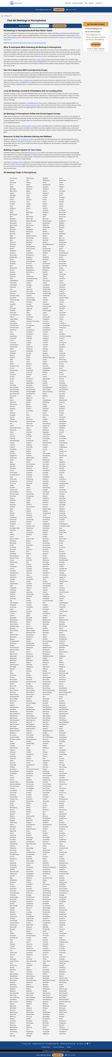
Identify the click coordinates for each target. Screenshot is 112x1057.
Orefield (28, 752)
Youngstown (30, 1031)
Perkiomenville (14, 771)
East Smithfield (14, 391)
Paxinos (61, 763)
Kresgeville (46, 564)
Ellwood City (13, 404)
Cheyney (61, 300)
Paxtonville (13, 765)
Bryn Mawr (46, 266)
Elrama (45, 404)
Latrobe (45, 581)
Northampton (63, 737)
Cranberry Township (65, 336)
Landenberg (62, 575)
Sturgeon (12, 918)
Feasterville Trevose (15, 428)
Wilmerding (46, 1014)
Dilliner (12, 364)
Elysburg (28, 406)
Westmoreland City (64, 1002)
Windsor (12, 1019)
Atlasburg (12, 208)
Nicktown (29, 733)
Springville (46, 903)
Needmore (62, 703)
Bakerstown (62, 212)
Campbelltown (14, 281)
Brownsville (62, 263)
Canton (61, 281)
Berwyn (61, 231)
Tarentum (62, 929)
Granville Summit (15, 475)
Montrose (62, 682)
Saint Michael (14, 844)
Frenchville (29, 447)
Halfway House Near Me (67, 1044)
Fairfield (45, 419)
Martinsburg (30, 635)
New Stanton (63, 724)
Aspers (61, 204)
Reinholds (13, 812)
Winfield (28, 1019)
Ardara (12, 199)
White (28, 1006)
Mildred (28, 662)
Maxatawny (62, 637)
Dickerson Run (63, 362)
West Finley (13, 995)
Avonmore (62, 210)
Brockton (62, 259)
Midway (45, 658)
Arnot (28, 202)
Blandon (45, 242)
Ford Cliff (28, 436)
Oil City (28, 746)
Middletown (13, 658)
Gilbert (12, 460)
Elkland (28, 402)
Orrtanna (12, 754)
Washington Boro (31, 980)
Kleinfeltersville (63, 560)
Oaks (60, 743)
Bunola (12, 270)
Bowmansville (47, 249)
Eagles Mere (29, 383)
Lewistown (13, 598)
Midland (28, 658)
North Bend (46, 735)
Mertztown (29, 654)
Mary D (45, 635)
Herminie (45, 504)
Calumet (61, 276)
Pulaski (45, 799)
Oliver (61, 748)
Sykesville (45, 927)
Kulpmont (62, 564)
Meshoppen (46, 654)
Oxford (45, 756)
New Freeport (47, 716)
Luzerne (12, 615)
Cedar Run (29, 289)
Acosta (12, 180)
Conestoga (46, 323)
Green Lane (13, 479)
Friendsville (13, 449)
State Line (62, 908)
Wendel (45, 991)
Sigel (11, 878)
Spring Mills (62, 899)
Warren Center (14, 978)
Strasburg (46, 914)
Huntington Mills (15, 528)
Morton (61, 686)
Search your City (24, 26)
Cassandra (13, 287)
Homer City (62, 515)
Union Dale (62, 957)
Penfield (12, 767)
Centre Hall (29, 291)
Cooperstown (47, 330)
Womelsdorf (46, 1019)
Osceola (45, 754)
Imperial (45, 532)
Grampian (62, 470)
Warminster (46, 976)
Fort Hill (28, 438)
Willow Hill (13, 1014)
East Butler (29, 385)
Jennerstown (46, 543)
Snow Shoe (13, 888)
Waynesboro (13, 987)
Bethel (28, 234)
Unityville (61, 959)
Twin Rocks (62, 952)
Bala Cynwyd (13, 214)
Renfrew (28, 812)
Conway (28, 327)
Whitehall (29, 1008)
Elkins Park (13, 402)
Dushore (61, 381)
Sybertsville (13, 927)
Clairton (45, 302)
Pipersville (62, 775)
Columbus (46, 321)
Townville (45, 944)
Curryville (62, 345)
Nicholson (13, 733)
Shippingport (30, 874)
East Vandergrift (14, 394)
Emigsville (62, 406)
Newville (61, 731)
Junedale (12, 551)
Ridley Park (29, 820)
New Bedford (63, 707)
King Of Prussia (14, 558)
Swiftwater (62, 925)
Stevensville (46, 910)
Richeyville (62, 816)
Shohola (12, 876)
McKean (12, 645)
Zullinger (28, 1036)
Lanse (44, 579)
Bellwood (12, 227)
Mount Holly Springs (49, 690)
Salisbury (12, 846)
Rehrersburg (63, 810)
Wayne (61, 984)
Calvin (11, 278)
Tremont (45, 946)
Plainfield (29, 780)
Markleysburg (63, 630)
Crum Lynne (62, 342)
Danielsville (29, 351)
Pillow (11, 775)
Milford (61, 662)
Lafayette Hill (63, 568)
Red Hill (61, 807)
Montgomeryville (31, 682)
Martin (61, 632)
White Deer (46, 1006)
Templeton (29, 933)
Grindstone (62, 481)
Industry (45, 534)
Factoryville (62, 417)
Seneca (12, 861)
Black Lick (62, 238)
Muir (44, 696)
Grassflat (45, 475)
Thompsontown (31, 935)
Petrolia (61, 771)
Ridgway (12, 820)
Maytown (29, 639)
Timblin (45, 938)
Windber (61, 1016)
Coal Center (62, 313)
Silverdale (29, 878)
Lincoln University (48, 600)
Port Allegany (30, 788)
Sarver (44, 848)
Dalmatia (45, 349)
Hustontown (30, 528)
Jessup (61, 545)
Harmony (29, 492)
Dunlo (11, 381)
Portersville (13, 792)
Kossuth (28, 564)
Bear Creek (29, 219)
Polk (60, 786)
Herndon (12, 507)
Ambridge (13, 195)
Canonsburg (46, 281)
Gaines (61, 449)
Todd (11, 942)
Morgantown (46, 684)
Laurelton (29, 583)
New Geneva (13, 718)
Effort (11, 398)
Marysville (62, 635)
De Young (62, 355)
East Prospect (47, 389)
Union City (46, 957)
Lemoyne (12, 594)
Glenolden (13, 468)
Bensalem (12, 229)
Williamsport (30, 1012)
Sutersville (62, 923)
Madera (45, 618)
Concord (28, 323)
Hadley (12, 485)
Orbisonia (13, 752)
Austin (61, 208)
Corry (60, 332)
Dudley (45, 377)
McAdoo (45, 639)
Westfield (29, 1002)
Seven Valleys (30, 861)
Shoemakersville (64, 874)
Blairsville (45, 240)
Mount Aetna (46, 688)
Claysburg (29, 308)
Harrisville (46, 494)
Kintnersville (62, 558)
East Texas (62, 391)
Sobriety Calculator (77, 3)
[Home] (2, 16)
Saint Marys (62, 842)
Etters (28, 415)
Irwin (27, 536)
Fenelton (45, 428)
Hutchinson (46, 528)
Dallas (11, 349)
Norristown (13, 735)
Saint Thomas (47, 844)
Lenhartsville (30, 594)
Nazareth (45, 703)
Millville (45, 671)
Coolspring (13, 330)
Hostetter (45, 522)
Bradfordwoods (63, 253)
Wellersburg (46, 989)
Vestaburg (62, 967)
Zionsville (12, 1036)
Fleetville (28, 430)
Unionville (29, 959)
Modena (28, 675)
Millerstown (46, 667)
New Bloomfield (63, 709)
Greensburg (13, 481)
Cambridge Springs (31, 278)
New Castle (46, 711)
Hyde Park (13, 530)
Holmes (12, 515)
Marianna (12, 628)
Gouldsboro (46, 470)
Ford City (12, 436)
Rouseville (62, 833)
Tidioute (28, 938)
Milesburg (46, 662)
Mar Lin (28, 626)
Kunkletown (13, 566)
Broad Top (29, 259)
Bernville (12, 231)
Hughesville (46, 524)
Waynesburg (30, 987)
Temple (12, 933)
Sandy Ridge (29, 848)
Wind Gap (29, 1016)
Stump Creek (63, 916)
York (27, 1029)
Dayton (28, 355)
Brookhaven (62, 261)
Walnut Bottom (14, 974)
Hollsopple (62, 513)
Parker (12, 760)
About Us (91, 3)
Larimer (28, 581)
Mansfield (62, 624)
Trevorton (13, 948)
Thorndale (46, 935)
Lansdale (12, 579)
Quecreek (62, 801)
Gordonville (29, 470)
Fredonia (12, 445)
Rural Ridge (29, 837)
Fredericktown (63, 443)
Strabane (29, 914)
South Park (29, 893)
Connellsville (46, 325)
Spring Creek (63, 897)
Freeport (12, 447)
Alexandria (29, 187)
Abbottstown (30, 178)
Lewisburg (62, 596)
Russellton (13, 839)
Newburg (45, 726)
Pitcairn (12, 778)
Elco (44, 398)
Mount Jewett (63, 690)
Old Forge (62, 746)
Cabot (28, 274)
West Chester (30, 993)
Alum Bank (62, 191)
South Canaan (63, 888)
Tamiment (29, 929)
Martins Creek (14, 635)
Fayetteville (62, 426)
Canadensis (29, 281)
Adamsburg (46, 180)
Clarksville (13, 308)
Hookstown (13, 519)
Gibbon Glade (30, 458)
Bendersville (46, 227)
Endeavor (62, 408)
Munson (28, 699)
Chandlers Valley (14, 295)
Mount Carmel (14, 690)
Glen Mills (12, 466)
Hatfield (28, 498)
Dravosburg (62, 370)
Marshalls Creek (31, 632)
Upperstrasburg (64, 961)
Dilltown (45, 364)
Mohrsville (62, 675)
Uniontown (13, 959)
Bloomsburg (62, 242)
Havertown (62, 498)
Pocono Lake (30, 784)
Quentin (28, 803)
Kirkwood (29, 560)
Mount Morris (30, 692)
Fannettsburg (47, 423)
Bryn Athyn (29, 266)
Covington (62, 334)
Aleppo (12, 187)
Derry (11, 362)
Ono (44, 750)
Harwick (45, 496)
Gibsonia (45, 458)
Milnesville (62, 671)
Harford (28, 490)
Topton (28, 942)
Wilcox (44, 1010)
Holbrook (29, 513)
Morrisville (46, 686)
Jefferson (61, 541)
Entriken (45, 411)
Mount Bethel (63, 688)
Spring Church (30, 897)
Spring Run (13, 901)
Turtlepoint (29, 952)
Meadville (62, 647)
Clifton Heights (47, 310)
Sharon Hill (46, 865)
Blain (11, 240)
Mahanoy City (47, 620)
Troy (11, 950)
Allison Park (13, 191)
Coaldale (28, 315)
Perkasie (61, 769)
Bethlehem (62, 234)
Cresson (28, 340)
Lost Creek (46, 609)
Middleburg (29, 656)
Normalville (62, 733)
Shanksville (13, 865)
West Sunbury (14, 1002)
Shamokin (46, 863)
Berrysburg (29, 231)
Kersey (45, 556)
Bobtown (12, 246)
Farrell (11, 426)
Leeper (28, 590)
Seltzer (45, 859)
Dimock (61, 364)
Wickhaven (62, 1008)
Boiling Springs (30, 246)
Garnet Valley (46, 453)
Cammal (45, 278)
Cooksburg (62, 327)
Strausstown (13, 916)
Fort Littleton (46, 438)
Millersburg (29, 667)
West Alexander (14, 993)
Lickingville (46, 598)
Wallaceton (46, 972)
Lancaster (45, 575)
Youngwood (62, 1031)
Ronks (61, 831)
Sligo (44, 882)
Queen (12, 803)
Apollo (28, 197)
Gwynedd (45, 483)
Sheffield (12, 869)
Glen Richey (29, 466)
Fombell (28, 434)
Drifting (45, 372)
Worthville (46, 1023)
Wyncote (61, 1025)
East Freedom (63, 385)
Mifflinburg (13, 660)
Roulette (45, 833)
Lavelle (61, 583)
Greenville (46, 481)
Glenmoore (62, 466)
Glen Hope (46, 464)
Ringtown (45, 822)
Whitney (45, 1008)
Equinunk (12, 413)
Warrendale (29, 978)
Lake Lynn (29, 573)
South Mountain (14, 893)
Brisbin (61, 257)
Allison (61, 189)
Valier (44, 963)
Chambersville (47, 293)
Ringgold (28, 822)
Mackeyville (13, 618)
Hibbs (11, 509)
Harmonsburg (14, 492)
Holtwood (29, 515)
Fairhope (61, 419)
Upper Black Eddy (31, 961)
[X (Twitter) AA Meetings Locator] (90, 1043)
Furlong (45, 449)
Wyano (28, 1025)
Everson (12, 417)
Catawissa (62, 287)
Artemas (61, 202)
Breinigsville (13, 257)
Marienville (29, 628)
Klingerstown (14, 562)
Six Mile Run (13, 880)
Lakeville (61, 573)
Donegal (61, 366)
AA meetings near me (17, 162)
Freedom (45, 445)
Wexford (61, 1004)
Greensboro (62, 479)
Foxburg (45, 440)
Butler (61, 272)
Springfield (62, 901)
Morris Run (13, 686)
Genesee (28, 455)
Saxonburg (13, 850)
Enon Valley (29, 411)
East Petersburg (14, 389)
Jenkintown (13, 543)
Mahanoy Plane (63, 620)
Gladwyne (62, 462)
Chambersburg (30, 293)
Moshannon (29, 688)
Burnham (62, 270)
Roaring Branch (30, 824)
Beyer (11, 236)
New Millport (63, 720)
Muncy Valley (13, 699)
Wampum (62, 974)
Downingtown (14, 370)
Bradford (45, 253)
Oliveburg (45, 748)
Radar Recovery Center (33, 105)
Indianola (29, 534)
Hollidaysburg (47, 513)
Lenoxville (45, 594)
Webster (61, 987)
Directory (68, 3)
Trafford (61, 944)
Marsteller (46, 632)
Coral (11, 332)
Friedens (45, 447)
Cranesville (13, 338)
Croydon (28, 342)
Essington (13, 415)
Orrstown (62, 752)
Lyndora (45, 615)
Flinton (12, 432)
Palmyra (28, 758)
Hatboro (12, 498)
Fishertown (13, 430)
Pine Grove (29, 775)
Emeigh (45, 406)
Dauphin (45, 353)
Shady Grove (30, 863)
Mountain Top (63, 694)
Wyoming (29, 1027)
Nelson (28, 705)
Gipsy (11, 462)
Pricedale (29, 797)
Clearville (12, 310)
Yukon (11, 1034)
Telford (61, 931)
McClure (28, 641)
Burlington (46, 270)
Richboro (45, 816)
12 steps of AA (40, 59)
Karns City (46, 551)
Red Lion (12, 810)
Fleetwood (46, 430)
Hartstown (13, 496)
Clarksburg (62, 306)
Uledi (60, 955)
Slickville (28, 882)
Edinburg (62, 396)
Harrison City (63, 492)
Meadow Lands (47, 647)
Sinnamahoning (47, 878)
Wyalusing (13, 1025)
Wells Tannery (63, 989)
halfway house (28, 80)
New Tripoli (13, 726)
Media (28, 650)
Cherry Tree (62, 295)
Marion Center (14, 630)
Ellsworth (62, 402)
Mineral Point (47, 673)
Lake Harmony (14, 573)
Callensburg (29, 276)
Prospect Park (14, 799)
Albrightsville (46, 185)
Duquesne (29, 381)
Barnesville (62, 214)
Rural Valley (46, 837)
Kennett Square (14, 556)
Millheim (28, 669)
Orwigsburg (29, 754)
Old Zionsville (14, 748)
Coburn (12, 317)
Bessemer (13, 234)
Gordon (12, 470)
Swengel (45, 925)
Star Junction (46, 906)
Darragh (28, 353)
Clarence (61, 302)
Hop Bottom (46, 519)
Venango (61, 965)
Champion (62, 293)
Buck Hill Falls (63, 266)
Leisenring (29, 592)
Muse (60, 699)
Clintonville (13, 313)
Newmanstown (30, 728)
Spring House (47, 899)
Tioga (60, 938)
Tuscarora (46, 952)
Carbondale (13, 283)
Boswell (61, 246)
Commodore (13, 323)
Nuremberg (46, 741)
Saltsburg (62, 846)
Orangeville (62, 750)
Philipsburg (29, 773)
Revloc (28, 814)
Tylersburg (29, 955)
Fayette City (46, 426)
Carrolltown (46, 285)
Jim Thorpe (13, 547)
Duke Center (62, 377)
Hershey (45, 507)
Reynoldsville (63, 814)
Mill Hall (45, 664)
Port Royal (29, 790)
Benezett (61, 227)
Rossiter (28, 833)
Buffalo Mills (46, 268)
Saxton (28, 850)
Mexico (61, 654)
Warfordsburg (30, 976)
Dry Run (61, 374)
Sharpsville (62, 865)
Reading (61, 805)
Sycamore (29, 927)
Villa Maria (13, 970)
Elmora (28, 404)
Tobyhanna (62, 940)
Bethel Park (46, 234)
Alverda (12, 193)
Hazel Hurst (62, 500)
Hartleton (62, 494)
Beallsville (12, 219)
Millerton (12, 669)
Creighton (46, 338)
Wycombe (45, 1025)
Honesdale (29, 517)
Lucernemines (63, 611)
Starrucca (29, 908)
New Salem (46, 724)
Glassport (12, 464)
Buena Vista (29, 268)
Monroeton (62, 677)
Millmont (45, 669)
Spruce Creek (14, 906)
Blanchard (13, 242)
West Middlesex (30, 997)
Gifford (61, 458)
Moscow (12, 688)
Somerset (29, 888)
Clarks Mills (29, 306)
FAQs (68, 1047)
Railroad (61, 803)
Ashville (45, 204)
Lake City (45, 571)
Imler (11, 532)
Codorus (61, 317)
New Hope (62, 718)
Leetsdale (62, 590)
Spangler (28, 895)
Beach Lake (62, 217)
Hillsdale (45, 511)
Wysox (44, 1027)
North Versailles (14, 737)
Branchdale (13, 255)
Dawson (12, 355)
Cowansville (13, 336)
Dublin (28, 377)
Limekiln (28, 600)
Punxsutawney (63, 799)
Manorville (46, 624)
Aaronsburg (13, 178)
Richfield (12, 818)
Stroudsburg (46, 916)
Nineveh (45, 733)
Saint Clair (46, 842)
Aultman (45, 208)
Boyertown (13, 251)
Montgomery (13, 682)
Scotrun (12, 856)
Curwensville (13, 347)
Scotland (61, 854)
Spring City (46, 897)
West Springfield (64, 999)
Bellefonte (46, 225)
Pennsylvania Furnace (32, 769)
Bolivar (45, 246)
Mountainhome (14, 696)
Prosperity (29, 799)
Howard (28, 524)
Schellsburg (46, 852)
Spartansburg (47, 895)
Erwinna (61, 413)
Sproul (61, 903)
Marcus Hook (63, 626)
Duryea (45, 381)
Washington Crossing (49, 980)
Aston (11, 206)
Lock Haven (62, 605)
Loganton (45, 607)
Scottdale (29, 856)
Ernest (44, 413)
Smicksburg (46, 884)
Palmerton (13, 758)
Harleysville (62, 490)
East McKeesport (47, 387)
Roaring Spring (47, 824)
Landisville (29, 577)
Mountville (29, 696)
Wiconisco (13, 1010)
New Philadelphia (64, 722)
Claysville (45, 308)
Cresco (12, 340)
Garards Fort (63, 451)
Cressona (45, 340)
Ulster (11, 957)
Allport (28, 191)
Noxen (12, 741)
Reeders (28, 810)
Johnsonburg (46, 547)
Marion (61, 628)
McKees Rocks (30, 645)
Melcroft (61, 650)
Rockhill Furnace (31, 829)
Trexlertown (29, 948)
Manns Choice (14, 624)
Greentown (29, 481)
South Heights (47, 891)
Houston (61, 522)
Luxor (60, 613)
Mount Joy (13, 692)
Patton (28, 763)
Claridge (28, 304)
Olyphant (12, 750)
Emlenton (12, 408)
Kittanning (46, 560)
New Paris (29, 722)
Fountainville (30, 440)
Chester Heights (63, 298)
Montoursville (47, 682)
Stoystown (13, 914)
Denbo (28, 359)
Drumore (29, 374)
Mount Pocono (14, 694)
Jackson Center (14, 539)
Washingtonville (63, 980)
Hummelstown (63, 524)
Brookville (13, 263)
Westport (45, 1004)
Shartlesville (13, 867)
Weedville (12, 989)
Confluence (62, 323)
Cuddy (28, 345)
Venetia (12, 967)
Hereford (29, 504)
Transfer (12, 946)
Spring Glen (13, 899)
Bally (27, 214)
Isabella (45, 536)
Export (28, 417)
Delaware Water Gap (49, 357)
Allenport (62, 187)
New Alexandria (47, 707)
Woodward (62, 1021)
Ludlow (28, 613)
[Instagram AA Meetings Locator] (85, 1043)
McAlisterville (63, 639)
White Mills (13, 1008)
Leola (60, 594)
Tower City (29, 944)
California (12, 276)
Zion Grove (62, 1034)
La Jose (12, 568)
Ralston (12, 805)
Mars (11, 632)
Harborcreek (13, 490)
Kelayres (28, 554)
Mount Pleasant (47, 692)
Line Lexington (14, 603)
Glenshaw (29, 468)
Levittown (12, 596)
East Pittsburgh (30, 389)
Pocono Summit (14, 786)
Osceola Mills (63, 754)
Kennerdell (62, 554)
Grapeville (29, 475)
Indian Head (62, 532)
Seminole (62, 859)
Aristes (45, 199)
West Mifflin (62, 997)
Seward (45, 861)
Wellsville (29, 991)
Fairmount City (30, 421)
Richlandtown (47, 818)
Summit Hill (62, 920)
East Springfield (30, 391)
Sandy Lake (13, 848)
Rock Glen (13, 829)
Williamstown (47, 1012)
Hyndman (45, 530)
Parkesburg (46, 760)
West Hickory (46, 995)
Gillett (61, 460)
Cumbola (45, 345)
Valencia (28, 963)
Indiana (12, 534)
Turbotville (62, 950)
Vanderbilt (29, 965)
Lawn (11, 586)
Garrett (61, 453)
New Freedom (30, 716)
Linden (61, 600)
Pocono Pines (63, 784)
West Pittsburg (47, 999)
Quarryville (46, 801)
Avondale (45, 210)
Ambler (61, 193)
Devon (28, 362)
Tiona (11, 940)
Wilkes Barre (62, 1010)
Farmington (62, 423)
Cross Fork (13, 342)
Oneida (28, 750)
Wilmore (61, 1014)
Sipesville (61, 878)
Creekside (29, 338)
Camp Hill (62, 278)
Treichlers (29, 946)
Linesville (28, 603)
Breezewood (62, 255)
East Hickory (29, 387)
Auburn (28, 208)
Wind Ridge (46, 1016)
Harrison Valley (14, 494)
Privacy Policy (46, 1047)
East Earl (45, 385)
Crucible (45, 342)
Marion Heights (30, 630)
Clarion (61, 304)
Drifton (61, 372)
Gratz (60, 475)
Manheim (62, 622)
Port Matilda (13, 790)
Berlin (61, 229)
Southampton (63, 893)
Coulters (45, 334)
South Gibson (30, 891)
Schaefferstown (30, 852)
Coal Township (14, 315)
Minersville (13, 675)
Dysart (12, 383)
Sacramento (46, 839)
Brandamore (30, 255)
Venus (28, 967)
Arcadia (45, 197)
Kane (27, 551)
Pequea (45, 769)
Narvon (12, 703)
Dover (61, 368)
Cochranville (46, 317)
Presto (61, 795)
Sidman (61, 876)
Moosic (12, 684)
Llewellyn (45, 605)
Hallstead (45, 485)
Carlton (61, 283)
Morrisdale (29, 686)
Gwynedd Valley (63, 483)
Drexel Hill (29, 372)
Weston (12, 1004)
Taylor (44, 931)
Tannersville (46, 929)
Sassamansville (63, 848)
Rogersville (13, 831)
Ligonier (61, 598)
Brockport (46, 259)
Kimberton (62, 556)
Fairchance (29, 419)
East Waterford (30, 394)
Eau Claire (62, 394)
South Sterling (47, 893)
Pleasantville (29, 782)
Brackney (62, 251)
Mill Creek (29, 664)
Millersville (62, 667)
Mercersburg (46, 652)
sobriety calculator (31, 126)
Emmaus (28, 408)
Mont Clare (46, 679)
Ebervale (28, 396)
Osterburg (13, 756)
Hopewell (62, 519)
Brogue (45, 261)
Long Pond (62, 607)
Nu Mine (28, 741)
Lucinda (12, 613)
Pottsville (29, 795)
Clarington (46, 304)
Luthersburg (46, 613)
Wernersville (62, 991)
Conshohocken (14, 327)
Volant (12, 972)
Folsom (12, 434)
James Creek (62, 539)
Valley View (62, 963)
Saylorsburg (46, 850)
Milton (28, 673)
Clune (28, 313)
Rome (28, 831)
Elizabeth (29, 400)
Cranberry (46, 336)
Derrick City (62, 359)
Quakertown (30, 801)
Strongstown (30, 916)
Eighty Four (29, 398)
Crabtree (28, 336)
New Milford (46, 720)
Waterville (45, 982)
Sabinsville (29, 839)
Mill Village (13, 667)
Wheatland (13, 1006)
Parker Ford (29, 760)
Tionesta (28, 940)
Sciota (44, 854)
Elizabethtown (47, 400)
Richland (28, 818)
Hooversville (29, 519)
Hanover (61, 487)
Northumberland (31, 739)
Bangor (45, 214)
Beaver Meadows (31, 221)
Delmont (61, 357)
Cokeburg (29, 319)
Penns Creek (62, 767)
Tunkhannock (47, 950)
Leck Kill (45, 588)
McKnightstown (63, 645)
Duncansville (46, 379)
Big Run (45, 236)
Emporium (46, 408)
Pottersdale (46, 792)
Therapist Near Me (38, 1044)
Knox (27, 562)
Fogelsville (46, 432)
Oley (27, 748)
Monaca (12, 677)
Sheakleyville (63, 867)
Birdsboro (46, 238)
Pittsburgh (46, 778)
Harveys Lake (30, 496)
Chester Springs (14, 300)
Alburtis (61, 185)
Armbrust (12, 202)
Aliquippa (45, 187)
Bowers (12, 249)
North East (62, 735)
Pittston (12, 780)
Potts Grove (62, 792)
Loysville (45, 611)
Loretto (28, 609)
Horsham (29, 522)
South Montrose (64, 891)
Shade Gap (13, 863)
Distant (28, 366)
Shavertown (29, 867)
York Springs (13, 1031)
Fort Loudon (62, 438)
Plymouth (62, 782)
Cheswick (45, 300)
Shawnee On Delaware (49, 867)
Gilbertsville (46, 460)
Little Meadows (63, 603)
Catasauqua (46, 287)
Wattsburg (13, 984)
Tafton (61, 927)
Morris (61, 684)
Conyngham (46, 327)
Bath (44, 217)
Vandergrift (46, 965)
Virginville (62, 970)
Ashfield (12, 204)
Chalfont (61, 291)
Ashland (28, 204)
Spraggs (61, 895)
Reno (44, 812)
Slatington (13, 882)
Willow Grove (63, 1012)
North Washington (48, 737)
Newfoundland (14, 728)
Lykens (28, 615)
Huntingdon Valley (64, 526)
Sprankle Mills (14, 897)
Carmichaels (13, 285)
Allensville (12, 189)
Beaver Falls (13, 221)
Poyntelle (45, 795)
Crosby (61, 340)
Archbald (61, 197)
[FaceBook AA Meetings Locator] (87, 1043)
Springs (12, 903)
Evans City (46, 415)
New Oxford (13, 722)
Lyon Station (62, 615)
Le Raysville (13, 588)
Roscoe (12, 833)
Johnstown (62, 547)
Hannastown (46, 487)
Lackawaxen (46, 568)
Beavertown (13, 223)
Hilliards (28, 511)
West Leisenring (14, 997)
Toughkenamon (63, 942)
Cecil (11, 289)
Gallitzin (28, 451)
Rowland (28, 835)
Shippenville (13, 874)
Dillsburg (29, 364)
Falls (11, 423)
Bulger (61, 268)
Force (60, 434)
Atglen (28, 206)
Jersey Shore (46, 545)
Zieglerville (46, 1034)
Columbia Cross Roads (32, 321)
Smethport (29, 884)
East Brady (13, 385)
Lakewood (13, 575)
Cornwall (45, 332)
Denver (45, 359)
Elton (60, 404)
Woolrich (12, 1023)
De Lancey (46, 355)
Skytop (45, 880)
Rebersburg (13, 807)
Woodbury (13, 1021)
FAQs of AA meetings (22, 139)
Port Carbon (46, 788)
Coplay (61, 330)
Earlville (45, 383)
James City (46, 539)
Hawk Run (13, 500)
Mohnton (45, 675)
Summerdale (13, 920)
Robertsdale (62, 824)
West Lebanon (63, 995)
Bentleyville (29, 229)
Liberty (28, 598)
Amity (28, 195)
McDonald (62, 641)
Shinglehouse (47, 871)
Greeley (61, 477)
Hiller (11, 511)
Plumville (45, 782)
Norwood (45, 739)
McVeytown (29, 647)
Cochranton (29, 317)
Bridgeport (29, 257)
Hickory (28, 509)
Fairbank (12, 419)
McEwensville (30, 643)
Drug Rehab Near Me (52, 1044)
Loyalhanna (13, 611)
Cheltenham (46, 295)
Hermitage (62, 504)
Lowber (61, 609)
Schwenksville (30, 854)
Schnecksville (63, 852)
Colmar (61, 319)
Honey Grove (63, 517)
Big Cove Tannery (31, 236)
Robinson (29, 827)
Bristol (12, 259)
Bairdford (45, 212)
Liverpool (29, 605)
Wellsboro (13, 991)
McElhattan (13, 643)
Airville (61, 182)
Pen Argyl (62, 765)
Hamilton (12, 487)
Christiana (29, 302)
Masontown (13, 637)
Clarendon (13, 304)
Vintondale (46, 970)
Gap (44, 451)
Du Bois (12, 377)
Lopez (11, 609)
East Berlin (62, 383)
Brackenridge (47, 251)
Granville (61, 472)
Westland (45, 1002)
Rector (45, 807)
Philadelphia (13, 773)
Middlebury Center (48, 656)
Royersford (62, 835)
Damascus (13, 351)
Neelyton (12, 705)
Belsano (28, 227)
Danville (45, 351)
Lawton (61, 586)
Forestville (62, 436)
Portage (61, 790)
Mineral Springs (63, 673)
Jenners (28, 543)
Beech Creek (13, 225)
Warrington (46, 978)
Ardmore (28, 199)
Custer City (29, 347)
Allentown (29, 189)
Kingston (45, 558)
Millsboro (29, 671)
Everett (61, 415)
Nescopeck (62, 705)
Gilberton (29, 460)
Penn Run (45, 767)
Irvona (12, 536)
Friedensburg (63, 447)
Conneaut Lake (14, 325)
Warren (61, 976)
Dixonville (45, 366)
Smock (45, 886)
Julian (60, 549)
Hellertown (62, 502)
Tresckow (62, 946)
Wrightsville (62, 1023)
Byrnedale (13, 274)
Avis (27, 210)
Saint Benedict (30, 842)
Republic (12, 814)
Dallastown (29, 349)
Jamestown (13, 541)
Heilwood (45, 502)
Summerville (46, 920)
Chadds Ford (46, 291)
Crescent (61, 338)
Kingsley (28, 558)
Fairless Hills (13, 421)
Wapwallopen (14, 976)
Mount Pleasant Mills (65, 692)
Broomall (29, 263)
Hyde (60, 528)
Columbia (12, 321)
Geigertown (13, 455)
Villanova (28, 970)
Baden (11, 212)
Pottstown (13, 795)
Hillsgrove (62, 511)
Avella (11, 210)
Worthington (30, 1023)
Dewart (45, 362)
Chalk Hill (12, 293)
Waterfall (12, 982)
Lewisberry (46, 596)
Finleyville (62, 428)
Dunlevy (61, 379)
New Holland (46, 718)
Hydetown (29, 530)
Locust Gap (13, 607)
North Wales (29, 737)
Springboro (29, 901)
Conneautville (30, 325)
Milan (60, 660)
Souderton (46, 888)
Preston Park (13, 797)
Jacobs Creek (30, 539)
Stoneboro (62, 912)
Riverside (61, 822)
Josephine (45, 549)
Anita (60, 195)
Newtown (29, 731)
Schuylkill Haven (14, 854)
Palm (60, 756)
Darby (61, 351)
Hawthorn (46, 500)
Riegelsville (46, 820)
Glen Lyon (62, 464)
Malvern (28, 622)
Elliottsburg (46, 402)
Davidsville (62, 353)
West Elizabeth (63, 993)
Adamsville (13, 182)
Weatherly (46, 987)
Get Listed (80, 1044)
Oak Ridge (62, 741)
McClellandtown (14, 641)
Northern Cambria (15, 739)
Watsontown (63, 982)
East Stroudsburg (48, 391)
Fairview (45, 421)
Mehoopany (46, 650)
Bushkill (45, 272)
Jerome (12, 545)
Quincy (45, 803)
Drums (45, 374)
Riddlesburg (62, 818)
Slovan (12, 884)
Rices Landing (30, 816)
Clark (11, 306)
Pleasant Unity (14, 782)
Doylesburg (29, 370)
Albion (28, 185)
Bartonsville (29, 217)
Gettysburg (13, 458)
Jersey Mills (29, 545)
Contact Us (99, 3)
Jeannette (45, 541)
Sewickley (62, 861)
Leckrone (62, 588)
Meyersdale (13, 656)
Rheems (12, 816)
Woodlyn (45, 1021)
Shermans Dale (14, 871)
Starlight (12, 908)
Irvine (60, 534)
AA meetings (61, 37)
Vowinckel (29, 972)
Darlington (13, 353)
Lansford (61, 579)
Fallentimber (62, 421)
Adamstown (62, 180)
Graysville (29, 477)
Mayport (12, 639)
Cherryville (13, 298)
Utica (11, 963)
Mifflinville (46, 660)
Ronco (44, 831)
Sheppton (62, 869)
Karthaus (61, 551)
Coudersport (30, 334)
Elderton (61, 398)
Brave (44, 255)
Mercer (28, 652)
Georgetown (46, 455)
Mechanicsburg (14, 650)
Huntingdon (46, 526)
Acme (60, 178)
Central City (13, 291)
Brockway (12, 261)
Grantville (45, 472)
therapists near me (33, 152)
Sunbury (28, 923)
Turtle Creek (13, 952)
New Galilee (62, 716)
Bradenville (29, 253)
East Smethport (63, 389)
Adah (27, 180)
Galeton (12, 451)
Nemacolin (46, 705)
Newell (61, 726)
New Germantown (31, 718)
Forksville (12, 438)
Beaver (61, 219)
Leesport (45, 590)
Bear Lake (45, 219)
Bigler (61, 236)
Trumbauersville (31, 950)
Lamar (28, 575)
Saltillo (45, 846)
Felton (28, 428)
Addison (28, 182)
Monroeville (13, 679)
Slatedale (61, 880)
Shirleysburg (46, 874)
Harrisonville (30, 494)
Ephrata (61, 411)
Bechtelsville (46, 223)
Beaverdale (62, 221)
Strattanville (62, 914)
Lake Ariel (29, 571)
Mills (11, 671)
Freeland (61, 445)
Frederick (29, 443)
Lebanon (28, 588)
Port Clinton (62, 788)
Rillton (61, 820)
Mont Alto (29, 679)
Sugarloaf (62, 918)
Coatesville (62, 315)
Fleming (61, 430)
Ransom (45, 805)
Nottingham (62, 739)
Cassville (28, 287)
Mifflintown (29, 660)
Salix (27, 846)
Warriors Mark (63, 978)
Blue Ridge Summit (48, 244)
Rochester (46, 827)
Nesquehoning (14, 707)
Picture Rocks (63, 773)
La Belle (61, 566)
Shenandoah (46, 869)
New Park (45, 722)
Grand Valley (13, 472)
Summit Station (14, 923)
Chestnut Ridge (30, 300)
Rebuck (28, 807)
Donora (12, 368)
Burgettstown (30, 270)
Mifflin (61, 658)
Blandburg (29, 242)
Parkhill (61, 760)
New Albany (29, 707)
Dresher (12, 372)
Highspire (62, 509)
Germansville (63, 455)
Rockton (45, 829)
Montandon (62, 679)
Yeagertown (13, 1029)
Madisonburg (14, 620)
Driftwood (13, 374)
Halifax (28, 485)
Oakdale (12, 743)
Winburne (13, 1016)
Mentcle (12, 652)
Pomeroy (12, 788)
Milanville (12, 662)
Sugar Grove (30, 918)
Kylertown (46, 566)
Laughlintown (14, 583)
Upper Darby (46, 961)
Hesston (61, 507)
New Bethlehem (47, 709)
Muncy (61, 696)
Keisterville (13, 554)
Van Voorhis (13, 965)
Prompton (46, 797)
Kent (27, 556)
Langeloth (46, 577)
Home (44, 515)
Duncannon (29, 379)
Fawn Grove (29, 426)
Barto (11, 217)
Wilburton (29, 1010)
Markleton (46, 630)
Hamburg (62, 485)
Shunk (44, 876)
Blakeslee (62, 240)
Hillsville (12, 513)
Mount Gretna (30, 690)
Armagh (61, 199)
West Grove (29, 995)
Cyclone (45, 347)
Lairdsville (13, 571)
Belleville (61, 225)
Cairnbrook (62, 274)
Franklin (12, 443)
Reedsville (45, 810)
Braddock (12, 253)
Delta (11, 359)
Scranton (45, 856)
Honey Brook (46, 517)
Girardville (46, 462)
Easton (45, 394)
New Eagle (46, 714)
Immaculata (29, 532)
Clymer (45, 313)
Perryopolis (29, 771)
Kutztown (29, 566)
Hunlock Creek (30, 526)
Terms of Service (58, 1047)
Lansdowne (29, 579)
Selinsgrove (13, 859)
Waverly (28, 984)
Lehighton (13, 592)
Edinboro (45, 396)
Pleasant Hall (46, 780)
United (45, 959)
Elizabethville (63, 400)
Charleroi (29, 295)
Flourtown (29, 432)
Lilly (11, 600)
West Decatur (47, 993)
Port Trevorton (47, 790)
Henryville (13, 504)
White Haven (63, 1006)
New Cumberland (15, 714)
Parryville (12, 763)
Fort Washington (15, 440)
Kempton (45, 554)
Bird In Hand (30, 238)
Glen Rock (46, 466)
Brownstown (46, 263)
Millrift (61, 669)
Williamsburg (13, 1012)
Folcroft (61, 432)
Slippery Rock (63, 882)
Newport (45, 728)
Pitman (28, 778)
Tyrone (45, 955)
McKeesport (46, 645)
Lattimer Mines (63, 581)
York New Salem (63, 1029)
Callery (45, 276)
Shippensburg (63, 871)
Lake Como (62, 571)
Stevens (28, 910)
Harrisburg (46, 492)
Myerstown (13, 701)
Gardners (12, 453)
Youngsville (46, 1031)
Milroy (11, 673)
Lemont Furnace (64, 592)
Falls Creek (29, 423)
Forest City (46, 436)
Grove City (13, 483)
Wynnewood (13, 1027)
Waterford (29, 982)
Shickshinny (29, 871)
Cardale (28, 283)
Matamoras (29, 637)
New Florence (14, 716)
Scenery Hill (13, 852)
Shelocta (28, 869)
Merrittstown (14, 654)
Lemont (45, 592)
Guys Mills (29, 483)
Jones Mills (13, 549)
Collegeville (46, 319)
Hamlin (28, 487)
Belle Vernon (30, 225)
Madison (61, 618)
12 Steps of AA (26, 1044)
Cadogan (45, 274)
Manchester (46, 622)
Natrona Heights (31, 703)
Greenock (45, 479)
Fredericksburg (47, 443)
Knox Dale (46, 562)
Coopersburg (30, 330)
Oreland (45, 752)
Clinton (61, 310)
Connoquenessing (64, 325)
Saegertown (62, 839)
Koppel (12, 564)
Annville (12, 197)
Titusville (45, 940)
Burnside (12, 272)
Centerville (62, 289)
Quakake (12, 801)
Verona (45, 967)
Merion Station (63, 652)
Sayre (60, 850)
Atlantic (61, 206)
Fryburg (28, 449)
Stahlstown (29, 906)
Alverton (28, 193)
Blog (86, 3)
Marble (45, 626)
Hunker (12, 526)
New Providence (14, 724)
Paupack (45, 763)
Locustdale (29, 607)
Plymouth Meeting (15, 784)
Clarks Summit (47, 306)
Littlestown (13, 605)
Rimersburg (13, 822)
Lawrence (29, 586)
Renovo (61, 812)
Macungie (29, 618)
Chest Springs (30, 298)
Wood (61, 1019)
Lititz (44, 603)
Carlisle (45, 283)
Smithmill (12, 886)
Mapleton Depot (14, 626)
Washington (13, 980)
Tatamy (28, 931)
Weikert (28, 989)
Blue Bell (28, 244)
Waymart (45, 984)
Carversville (62, 285)
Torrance (45, 942)
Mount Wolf (46, 694)
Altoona (45, 191)
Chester (45, 298)
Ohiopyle (12, 746)
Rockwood (62, 829)
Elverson (12, 406)
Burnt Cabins (30, 272)
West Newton (30, 999)
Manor (28, 624)
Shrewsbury (29, 876)
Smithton (29, 886)
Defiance (12, 357)
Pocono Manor (47, 784)
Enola (11, 411)
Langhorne (62, 577)
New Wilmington (31, 726)
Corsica (12, 334)
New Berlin (13, 709)
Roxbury (45, 835)
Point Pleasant (47, 786)
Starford (61, 906)
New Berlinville (30, 709)
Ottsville (28, 756)
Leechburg (13, 590)
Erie (27, 413)
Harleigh (45, 490)
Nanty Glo (45, 701)
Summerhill (29, 920)
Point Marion (30, 786)
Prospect (61, 797)
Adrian (45, 182)
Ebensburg (13, 396)
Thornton (62, 935)
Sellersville (29, 859)
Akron (11, 185)
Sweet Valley (29, 925)
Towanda (12, 944)
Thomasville (62, 933)
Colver (61, 321)
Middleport (62, 656)
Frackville (62, 440)
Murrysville (46, 699)
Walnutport (29, 974)
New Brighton (14, 711)
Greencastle (29, 479)
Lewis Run (29, 596)
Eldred (12, 400)
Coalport (45, 315)
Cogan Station (14, 319)
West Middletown (48, 997)
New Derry (29, 714)
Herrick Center (30, 507)
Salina (61, 844)
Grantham (29, 472)
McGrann (45, 643)
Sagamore (13, 842)
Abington (45, 178)
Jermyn (61, 543)
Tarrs (11, 931)
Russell (61, 837)
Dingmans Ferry (14, 366)
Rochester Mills (63, 827)
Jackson (61, 536)
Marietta (45, 628)
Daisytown (62, 347)
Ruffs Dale (13, 837)
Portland (28, 792)
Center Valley (46, 289)
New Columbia (63, 711)
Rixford (12, 824)
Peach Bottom (30, 765)
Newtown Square (48, 731)
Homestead (13, 517)
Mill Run (61, 664)
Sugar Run (46, 918)
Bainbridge (29, 212)
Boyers (61, 249)
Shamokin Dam (63, 863)
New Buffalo (29, 711)
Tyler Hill (12, 955)
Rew (44, 814)
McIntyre (61, 643)
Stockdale (29, 912)
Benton (45, 229)
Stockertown (46, 912)
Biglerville (12, 238)
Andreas (45, 195)
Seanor (61, 856)
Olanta (45, 746)
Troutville (62, 948)
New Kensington (14, 720)
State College (46, 908)
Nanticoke (29, 701)
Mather (45, 637)
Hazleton (12, 502)
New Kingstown (30, 720)
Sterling (12, 910)
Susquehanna (47, 923)
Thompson (13, 935)
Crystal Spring (14, 345)
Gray (11, 477)
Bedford (61, 223)
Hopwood (13, 522)
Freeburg (29, 445)
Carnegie (28, 285)
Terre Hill (45, 933)
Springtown (29, 903)
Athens (45, 206)
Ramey (28, 805)
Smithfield (62, 884)
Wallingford (62, 972)
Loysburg (29, 611)
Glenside (45, 468)
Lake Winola (46, 573)
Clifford (28, 310)
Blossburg (13, 244)
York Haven (46, 1029)
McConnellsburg (47, 641)
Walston (45, 974)
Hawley (28, 500)
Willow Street (30, 1014)
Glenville (61, 468)
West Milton (13, 999)
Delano (28, 357)
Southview (13, 895)
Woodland (29, 1021)
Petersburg (46, 771)
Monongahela (47, 677)
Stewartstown (63, 910)
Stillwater (12, 912)
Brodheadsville (30, 261)
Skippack (28, 880)
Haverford (46, 498)
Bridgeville (46, 257)
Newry (61, 728)
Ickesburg (62, 530)
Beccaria (28, 223)
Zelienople (29, 1034)
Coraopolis (29, 332)
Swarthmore (13, 925)
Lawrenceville (47, 586)
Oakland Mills (30, 743)
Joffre (27, 547)
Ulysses (28, 957)
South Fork (13, 891)
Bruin (11, 266)
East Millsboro (63, 387)
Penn (27, 767)
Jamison (28, 541)
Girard (28, 462)
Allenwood (46, 189)
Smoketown (62, 886)
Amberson (46, 193)
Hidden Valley (47, 509)
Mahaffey (29, 620)
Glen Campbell (30, 464)
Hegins (28, 502)
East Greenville (14, 387)
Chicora (12, 302)
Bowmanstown (30, 249)
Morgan (28, 684)
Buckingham (13, 268)
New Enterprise (63, 714)
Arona (44, 202)
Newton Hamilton (15, 731)
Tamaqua (12, 929)
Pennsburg (13, 769)
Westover (29, 1004)
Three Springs (14, 938)
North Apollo (30, 735)
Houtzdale (13, 524)
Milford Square (14, 664)
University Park (14, 961)
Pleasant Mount (63, 780)
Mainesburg (13, 622)
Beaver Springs (47, 221)
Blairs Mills (29, 240)
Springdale (46, 901)
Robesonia (13, 827)
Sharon (28, 865)
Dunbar (12, 379)
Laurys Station (47, 583)
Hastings (61, 496)
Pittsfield (61, 778)
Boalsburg (62, 244)
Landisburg (13, 577)
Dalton (61, 349)
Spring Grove (30, 899)
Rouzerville (13, 835)
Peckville (45, 765)
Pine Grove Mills (47, 775)
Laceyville (29, 568)
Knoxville (61, 562)
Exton (44, 417)
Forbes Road (46, 434)
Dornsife (28, 368)
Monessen (29, 677)
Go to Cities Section (59, 26)
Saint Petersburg (31, 844)
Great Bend (46, 477)
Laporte (12, 581)
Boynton (28, 251)
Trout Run (45, 948)
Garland (28, 453)
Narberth (62, 701)
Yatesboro (62, 1027)
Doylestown (46, 370)
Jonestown (29, 549)
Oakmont (45, 743)
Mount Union (30, 694)
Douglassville (46, 368)
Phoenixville (46, 773)
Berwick (45, 231)
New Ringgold (30, 724)
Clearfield (62, 308)
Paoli (44, 758)
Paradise (61, 758)
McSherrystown (14, 647)
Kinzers (12, 560)
